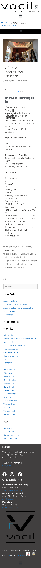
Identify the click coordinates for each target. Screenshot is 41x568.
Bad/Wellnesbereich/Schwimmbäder (20, 338)
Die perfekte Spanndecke (14, 345)
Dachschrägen (9, 342)
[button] (20, 16)
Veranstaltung (9, 404)
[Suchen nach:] (20, 287)
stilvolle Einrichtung (24, 257)
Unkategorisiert (10, 400)
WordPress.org (10, 438)
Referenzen (8, 250)
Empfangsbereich (11, 349)
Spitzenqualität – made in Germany (21, 261)
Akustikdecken (10, 301)
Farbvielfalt (8, 315)
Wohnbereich (9, 411)
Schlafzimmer (9, 394)
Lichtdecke (8, 363)
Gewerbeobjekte (23, 247)
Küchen (6, 359)
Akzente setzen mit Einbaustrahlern (19, 308)
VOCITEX (7, 407)
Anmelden (8, 428)
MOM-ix (7, 555)
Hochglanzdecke (11, 356)
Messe (6, 366)
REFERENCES (9, 376)
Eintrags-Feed (9, 431)
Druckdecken (9, 311)
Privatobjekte (9, 370)
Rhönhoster (21, 555)
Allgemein (10, 247)
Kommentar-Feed (11, 435)
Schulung (7, 397)
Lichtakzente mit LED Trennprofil (17, 304)
